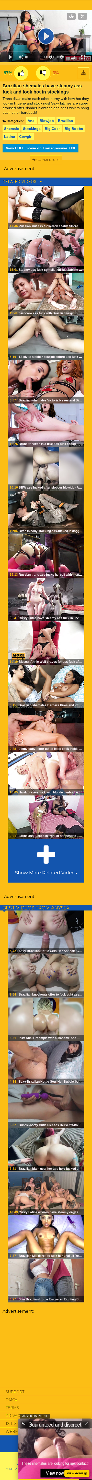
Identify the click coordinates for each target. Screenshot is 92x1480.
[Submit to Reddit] (71, 16)
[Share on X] (82, 16)
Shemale (11, 129)
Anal (32, 121)
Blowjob (47, 121)
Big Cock (53, 129)
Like (21, 73)
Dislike (43, 73)
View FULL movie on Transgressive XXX (40, 148)
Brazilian (65, 121)
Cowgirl (25, 136)
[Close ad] (87, 1423)
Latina (9, 136)
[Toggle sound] (23, 1423)
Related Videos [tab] (20, 181)
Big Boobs (74, 129)
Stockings (32, 129)
